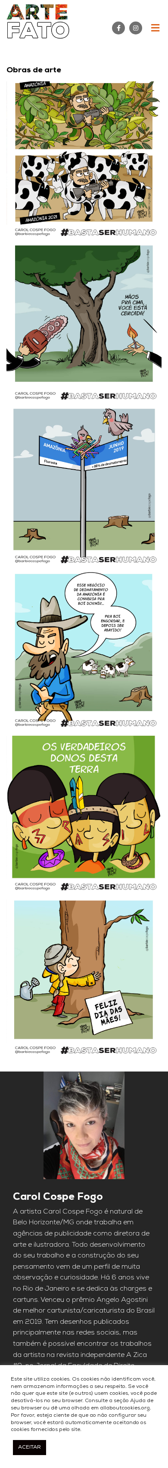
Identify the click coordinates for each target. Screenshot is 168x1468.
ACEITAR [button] (29, 1447)
